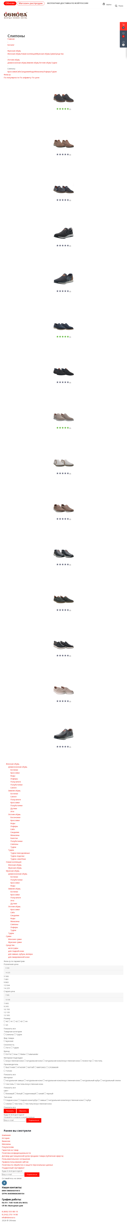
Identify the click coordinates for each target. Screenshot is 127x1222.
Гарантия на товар (10, 1150)
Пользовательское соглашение (16, 1159)
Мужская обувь (43, 53)
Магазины (6, 1144)
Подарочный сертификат (13, 1168)
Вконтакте (4, 1182)
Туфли (54, 62)
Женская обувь (14, 53)
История (5, 1138)
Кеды (32, 71)
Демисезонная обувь (17, 62)
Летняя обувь (45, 62)
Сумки (52, 53)
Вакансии (6, 1141)
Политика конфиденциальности (16, 1153)
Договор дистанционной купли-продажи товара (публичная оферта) (32, 1156)
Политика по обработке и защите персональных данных (27, 1165)
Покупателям (8, 1147)
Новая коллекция (28, 53)
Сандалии (25, 71)
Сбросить (23, 1111)
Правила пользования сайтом (15, 1162)
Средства (59, 53)
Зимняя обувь (33, 62)
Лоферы (47, 71)
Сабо (19, 71)
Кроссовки (12, 71)
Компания (6, 1135)
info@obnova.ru (8, 1217)
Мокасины (39, 71)
